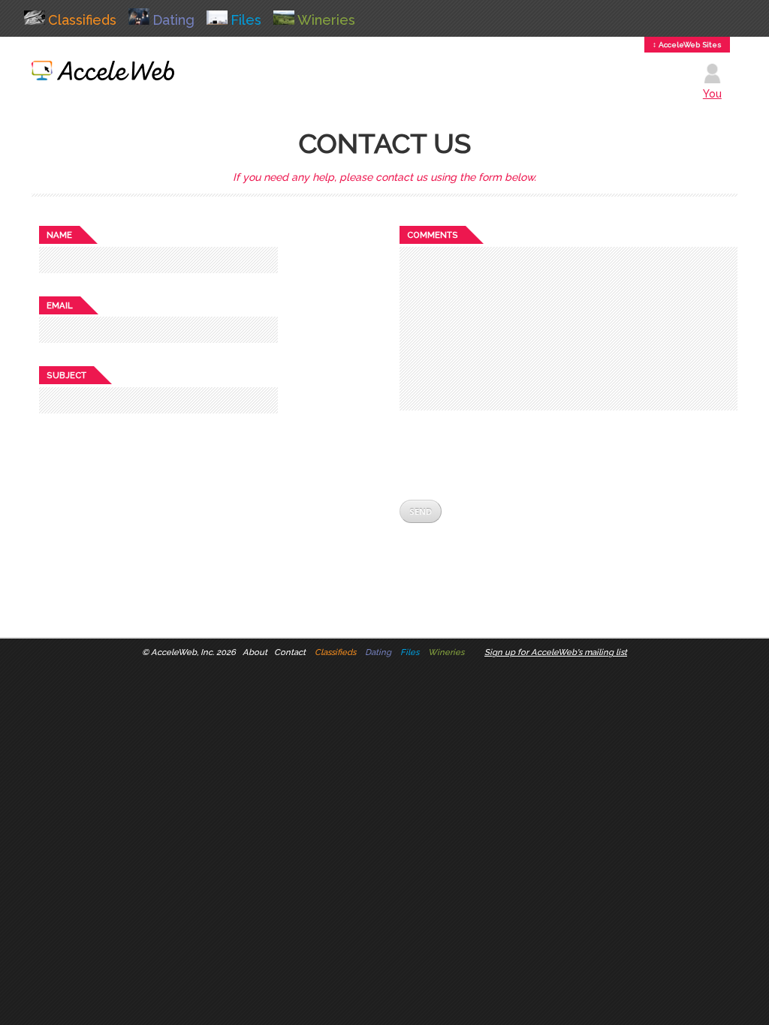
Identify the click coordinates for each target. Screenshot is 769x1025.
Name (59, 235)
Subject (66, 375)
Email (60, 305)
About (255, 652)
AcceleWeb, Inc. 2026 (193, 652)
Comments (432, 235)
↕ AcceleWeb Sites (687, 45)
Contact (290, 652)
